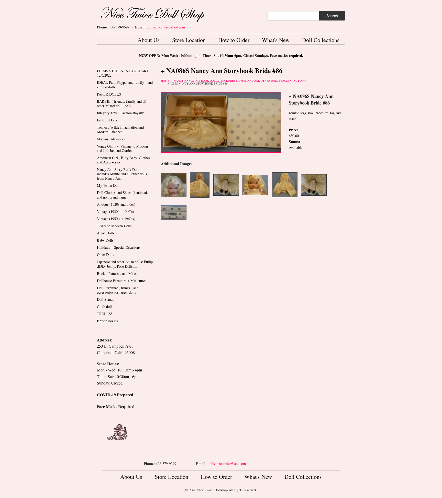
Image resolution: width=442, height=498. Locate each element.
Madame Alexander (111, 139)
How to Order (233, 40)
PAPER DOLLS (109, 94)
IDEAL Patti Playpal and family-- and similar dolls (125, 84)
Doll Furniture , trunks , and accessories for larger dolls (117, 290)
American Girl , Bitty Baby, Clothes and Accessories (123, 159)
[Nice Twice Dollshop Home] (161, 13)
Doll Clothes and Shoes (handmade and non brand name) (122, 194)
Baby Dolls (105, 240)
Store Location (189, 40)
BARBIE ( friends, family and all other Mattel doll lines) (121, 103)
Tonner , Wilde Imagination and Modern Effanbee (120, 129)
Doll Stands (105, 299)
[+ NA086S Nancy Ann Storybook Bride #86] (221, 121)
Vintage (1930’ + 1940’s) (115, 211)
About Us (149, 40)
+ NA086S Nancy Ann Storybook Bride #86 (196, 83)
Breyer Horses (107, 320)
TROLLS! (104, 313)
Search (332, 15)
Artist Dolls (105, 233)
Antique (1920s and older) (116, 204)
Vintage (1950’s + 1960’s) (116, 218)
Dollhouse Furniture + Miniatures (121, 280)
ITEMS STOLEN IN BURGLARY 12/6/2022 (123, 73)
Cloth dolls (105, 306)
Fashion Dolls (107, 120)
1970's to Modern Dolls (114, 225)
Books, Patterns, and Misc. (117, 273)
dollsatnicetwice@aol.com (166, 27)
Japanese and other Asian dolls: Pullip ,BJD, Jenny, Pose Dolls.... (125, 263)
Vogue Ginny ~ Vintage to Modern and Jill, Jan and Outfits (122, 148)
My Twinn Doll (108, 185)
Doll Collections (320, 40)
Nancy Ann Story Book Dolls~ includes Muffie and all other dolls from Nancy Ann (240, 80)
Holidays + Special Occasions (118, 247)
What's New (276, 40)
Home (165, 80)
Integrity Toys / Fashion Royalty (120, 112)
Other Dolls (105, 254)
